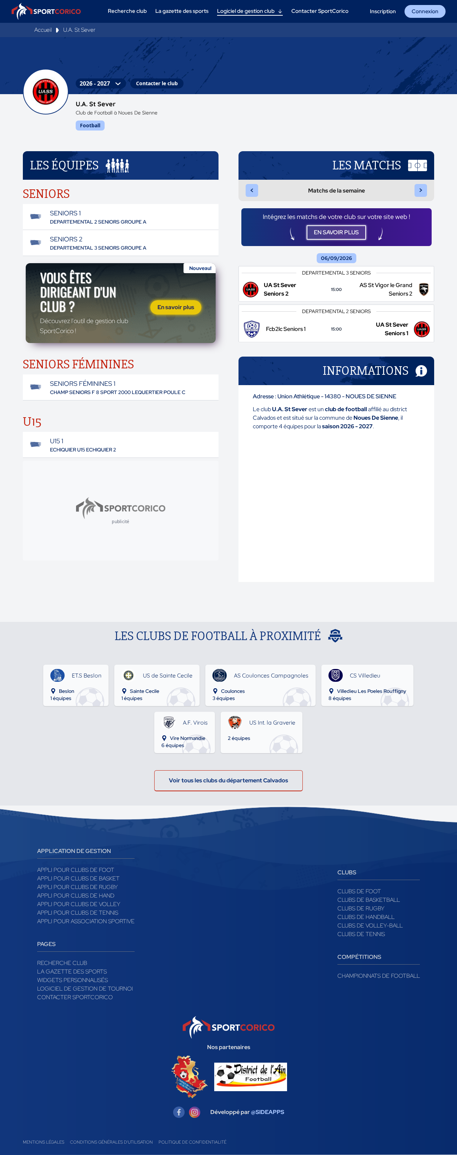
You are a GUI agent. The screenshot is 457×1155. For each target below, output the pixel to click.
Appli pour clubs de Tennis (77, 912)
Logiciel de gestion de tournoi (85, 988)
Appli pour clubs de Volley (78, 904)
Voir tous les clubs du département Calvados (228, 780)
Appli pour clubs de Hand (75, 895)
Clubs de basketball (368, 900)
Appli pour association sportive (86, 921)
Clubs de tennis (361, 934)
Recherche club (62, 963)
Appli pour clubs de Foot (75, 870)
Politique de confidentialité (192, 1142)
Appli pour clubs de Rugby (77, 887)
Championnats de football (378, 976)
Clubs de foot (359, 891)
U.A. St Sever (79, 30)
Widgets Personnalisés (72, 980)
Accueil (43, 30)
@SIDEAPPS (267, 1112)
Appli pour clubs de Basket (78, 878)
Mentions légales (43, 1142)
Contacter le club (157, 83)
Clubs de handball (366, 917)
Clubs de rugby (361, 908)
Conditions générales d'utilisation (111, 1142)
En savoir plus (175, 307)
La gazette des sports (72, 971)
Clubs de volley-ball (370, 925)
